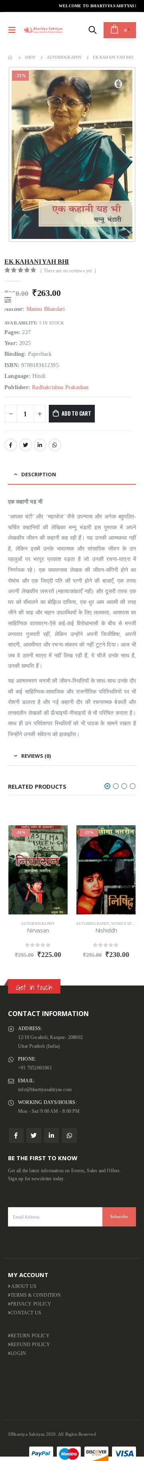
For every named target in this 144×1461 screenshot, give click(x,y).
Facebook (10, 445)
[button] (107, 786)
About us (23, 1286)
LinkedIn (40, 445)
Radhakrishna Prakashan (60, 387)
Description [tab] (38, 474)
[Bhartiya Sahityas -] (44, 30)
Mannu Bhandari (45, 309)
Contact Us (25, 1313)
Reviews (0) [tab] (36, 755)
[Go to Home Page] (11, 57)
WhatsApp (54, 445)
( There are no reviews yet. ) (68, 270)
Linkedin (51, 1135)
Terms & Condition (35, 1295)
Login (18, 1353)
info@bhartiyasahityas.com (45, 1089)
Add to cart (76, 413)
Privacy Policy (30, 1304)
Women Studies (127, 924)
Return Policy (30, 1336)
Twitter (25, 445)
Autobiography (38, 924)
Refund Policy (30, 1344)
